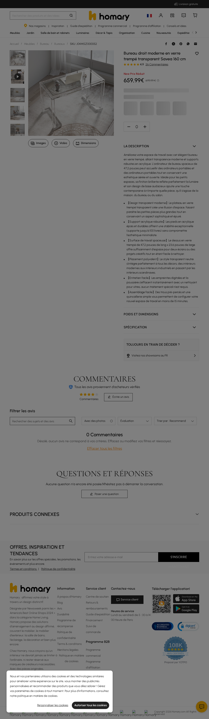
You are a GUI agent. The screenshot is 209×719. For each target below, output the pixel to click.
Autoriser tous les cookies (90, 705)
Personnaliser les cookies (52, 705)
